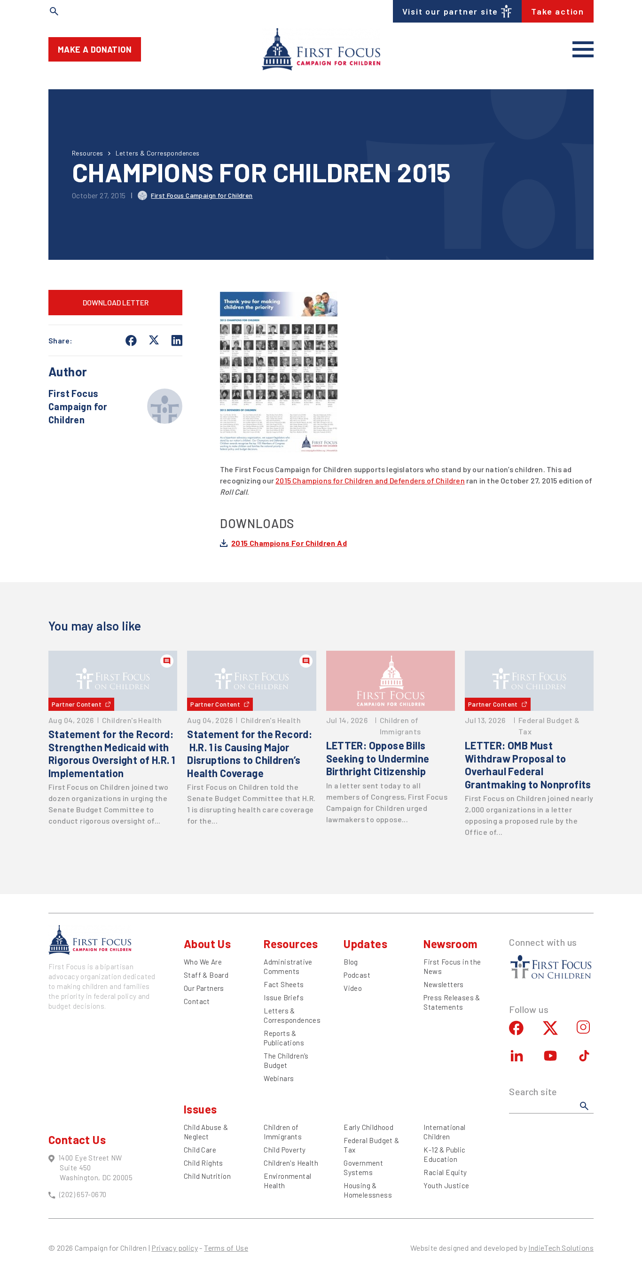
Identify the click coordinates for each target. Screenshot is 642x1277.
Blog (351, 962)
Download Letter (116, 302)
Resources (87, 153)
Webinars (279, 1078)
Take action (557, 11)
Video (353, 988)
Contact (197, 1001)
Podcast (357, 975)
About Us (207, 943)
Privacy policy (174, 1247)
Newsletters (443, 984)
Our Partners (204, 988)
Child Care (200, 1149)
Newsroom (450, 943)
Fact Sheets (284, 984)
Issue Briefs (284, 997)
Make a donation (95, 49)
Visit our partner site (450, 11)
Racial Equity (445, 1172)
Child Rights (203, 1163)
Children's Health (291, 1163)
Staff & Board (206, 975)
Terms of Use (226, 1247)
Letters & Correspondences (158, 153)
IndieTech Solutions (561, 1247)
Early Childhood (368, 1127)
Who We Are (203, 962)
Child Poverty (284, 1149)
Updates (365, 943)
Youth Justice (446, 1185)
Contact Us (77, 1139)
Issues (200, 1109)
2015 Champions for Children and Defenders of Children (370, 480)
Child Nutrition (207, 1176)
